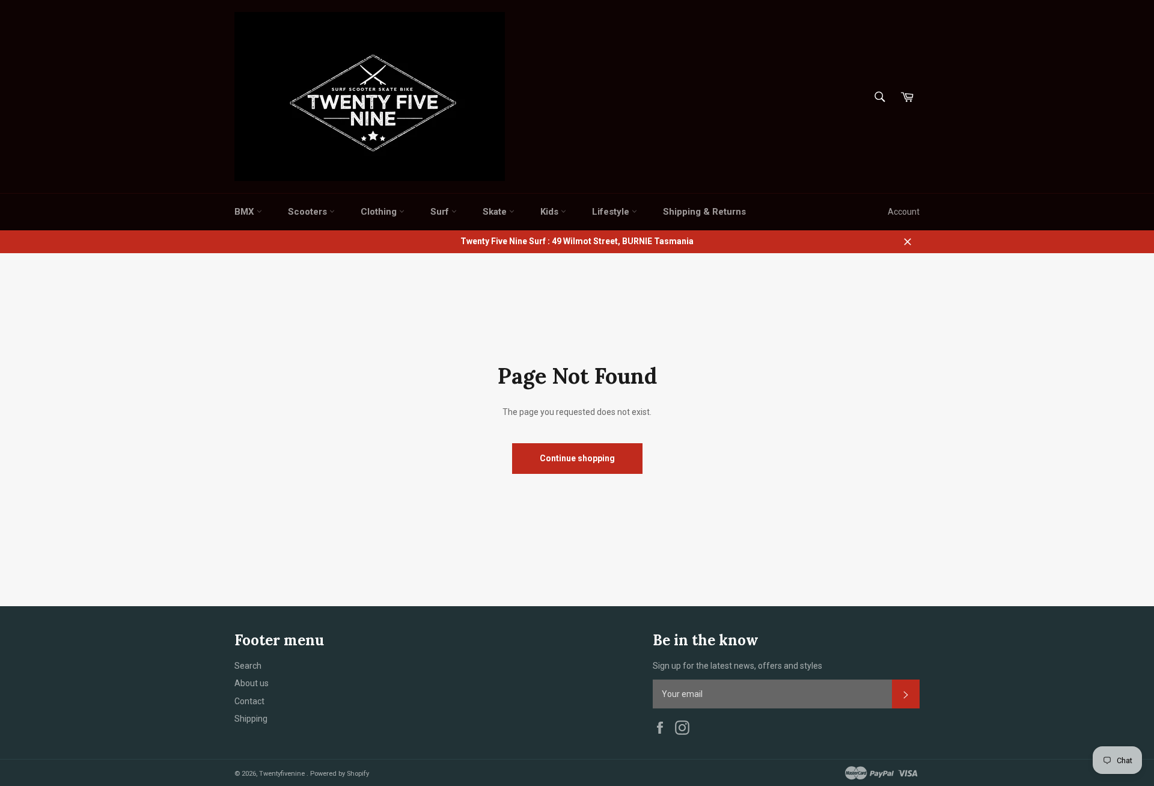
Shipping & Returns (704, 211)
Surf (440, 211)
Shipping (250, 718)
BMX (245, 211)
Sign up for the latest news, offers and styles (737, 666)
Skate (496, 211)
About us (251, 683)
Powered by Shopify (339, 774)
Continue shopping (577, 458)
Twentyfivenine (283, 774)
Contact (249, 701)
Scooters (308, 211)
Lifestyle (612, 211)
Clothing (380, 211)
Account (904, 211)
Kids (550, 211)
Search (247, 666)
